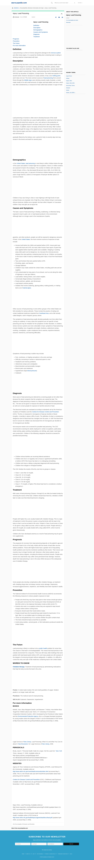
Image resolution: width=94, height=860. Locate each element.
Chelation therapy (18, 667)
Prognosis (16, 39)
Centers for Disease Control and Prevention (45, 412)
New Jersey (27, 742)
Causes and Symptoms (40, 32)
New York (59, 751)
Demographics (37, 30)
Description (36, 27)
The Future (16, 43)
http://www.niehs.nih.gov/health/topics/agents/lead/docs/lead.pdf (32, 817)
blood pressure (32, 370)
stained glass (27, 288)
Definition (36, 25)
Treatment (36, 36)
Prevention (16, 41)
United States (21, 163)
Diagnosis (36, 34)
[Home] (19, 3)
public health (43, 648)
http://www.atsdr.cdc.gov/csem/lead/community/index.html (30, 771)
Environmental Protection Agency (28, 716)
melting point (56, 75)
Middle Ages (28, 80)
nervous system (56, 53)
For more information (19, 45)
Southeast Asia (44, 313)
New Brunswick (23, 744)
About (72, 20)
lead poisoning (48, 78)
